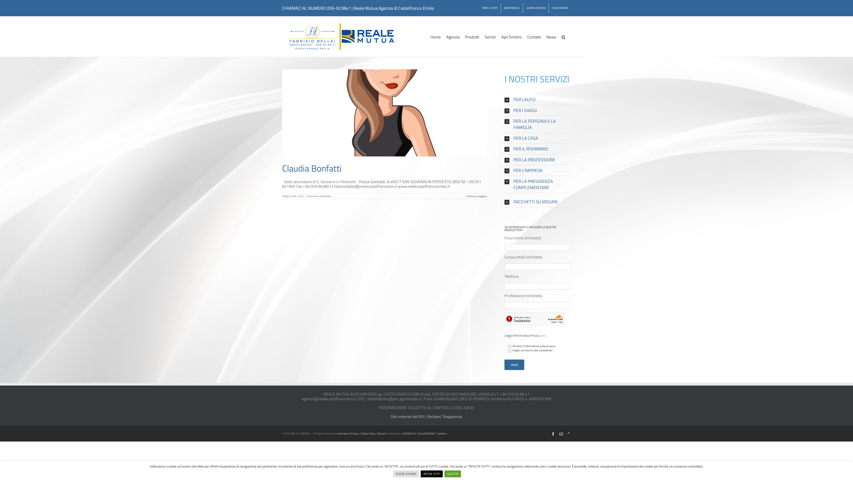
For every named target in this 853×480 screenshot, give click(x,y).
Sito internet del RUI (408, 417)
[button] (563, 36)
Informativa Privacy (348, 433)
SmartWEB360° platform (432, 433)
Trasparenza (451, 417)
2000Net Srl (409, 433)
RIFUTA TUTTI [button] (431, 474)
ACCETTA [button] (452, 474)
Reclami (433, 417)
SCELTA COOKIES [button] (406, 474)
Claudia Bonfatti (312, 168)
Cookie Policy (368, 433)
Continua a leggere (476, 196)
